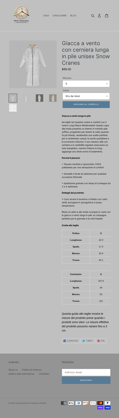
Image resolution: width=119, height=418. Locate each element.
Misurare (67, 78)
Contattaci (44, 373)
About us (13, 369)
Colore (66, 90)
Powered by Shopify (38, 403)
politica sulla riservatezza (21, 373)
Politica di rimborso (31, 369)
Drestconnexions (22, 403)
